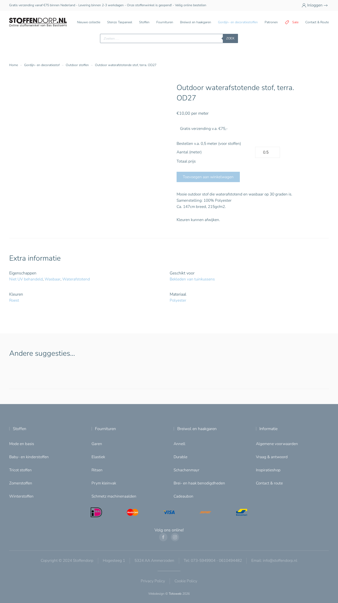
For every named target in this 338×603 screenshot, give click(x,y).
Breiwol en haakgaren (197, 428)
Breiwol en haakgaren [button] (195, 22)
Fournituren (105, 428)
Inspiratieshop (268, 470)
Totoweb (175, 593)
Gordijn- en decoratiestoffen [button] (238, 22)
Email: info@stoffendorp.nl (274, 560)
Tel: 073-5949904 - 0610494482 (213, 560)
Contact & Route (317, 22)
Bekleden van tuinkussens (192, 279)
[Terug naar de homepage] (38, 22)
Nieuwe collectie (88, 22)
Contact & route (269, 483)
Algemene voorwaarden (277, 443)
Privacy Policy (153, 581)
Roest (14, 300)
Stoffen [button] (144, 22)
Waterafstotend (76, 279)
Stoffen (19, 428)
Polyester (178, 300)
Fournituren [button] (164, 22)
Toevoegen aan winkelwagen (208, 177)
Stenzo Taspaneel (119, 22)
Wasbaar (52, 279)
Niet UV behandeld (26, 279)
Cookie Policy (186, 581)
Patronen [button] (271, 22)
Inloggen (315, 5)
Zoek (230, 38)
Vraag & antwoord (272, 457)
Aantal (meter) (189, 152)
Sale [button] (295, 22)
